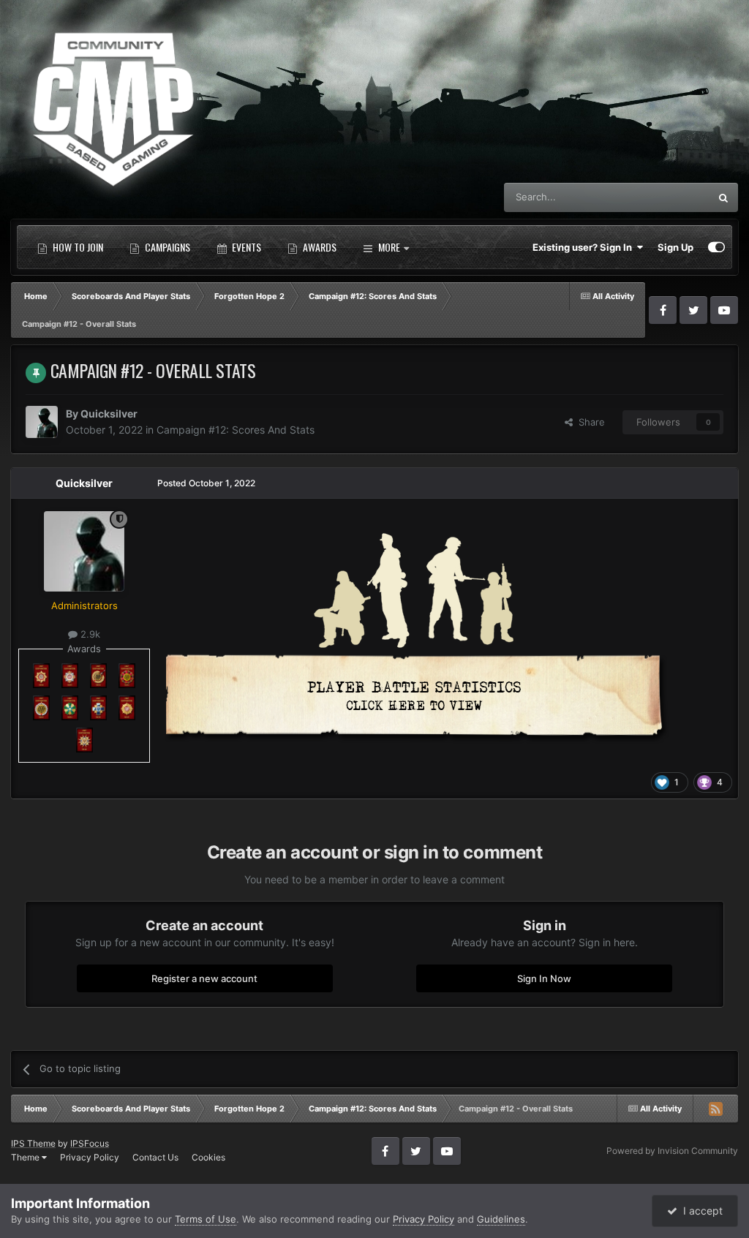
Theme (26, 1157)
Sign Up (675, 247)
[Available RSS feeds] (715, 1108)
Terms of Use (205, 1219)
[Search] (723, 197)
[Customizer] (716, 247)
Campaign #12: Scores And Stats (236, 429)
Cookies (208, 1157)
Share (589, 422)
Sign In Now (544, 978)
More (389, 246)
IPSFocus (89, 1143)
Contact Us (155, 1157)
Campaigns (166, 246)
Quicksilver (109, 413)
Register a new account (204, 978)
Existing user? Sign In (584, 247)
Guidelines (501, 1219)
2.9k (89, 634)
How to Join (76, 246)
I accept (700, 1210)
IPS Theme (33, 1143)
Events (245, 246)
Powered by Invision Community (672, 1150)
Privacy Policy (89, 1157)
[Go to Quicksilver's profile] (42, 422)
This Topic (668, 197)
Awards (318, 246)
